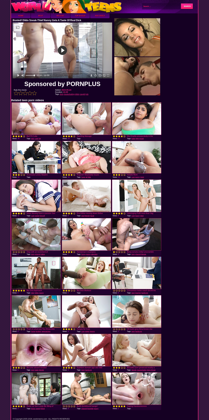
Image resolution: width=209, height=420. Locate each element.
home (33, 331)
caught (82, 94)
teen (32, 254)
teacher (138, 293)
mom (142, 177)
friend (43, 408)
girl (87, 177)
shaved (37, 254)
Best (40, 16)
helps (37, 293)
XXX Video (100, 16)
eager (87, 331)
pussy (137, 177)
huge (83, 177)
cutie (36, 138)
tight (137, 138)
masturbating (69, 94)
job (87, 94)
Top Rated (80, 16)
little (89, 177)
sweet (37, 216)
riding (43, 254)
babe (133, 138)
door (142, 216)
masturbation (142, 370)
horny (83, 254)
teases (92, 331)
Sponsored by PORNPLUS (62, 84)
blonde (87, 216)
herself (42, 216)
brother (38, 331)
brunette (90, 408)
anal (82, 216)
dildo (77, 94)
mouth (141, 138)
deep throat (151, 370)
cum (133, 177)
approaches (46, 331)
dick (61, 94)
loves (33, 408)
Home (21, 16)
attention (94, 254)
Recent (60, 16)
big (40, 138)
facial (92, 216)
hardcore (144, 293)
